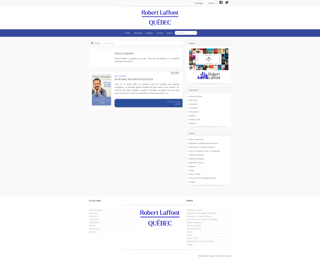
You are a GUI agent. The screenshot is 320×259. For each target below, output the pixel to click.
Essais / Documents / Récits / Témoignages (204, 151)
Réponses (192, 123)
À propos (159, 33)
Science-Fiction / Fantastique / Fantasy (202, 178)
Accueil (127, 33)
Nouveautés (138, 33)
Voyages (192, 182)
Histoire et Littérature (196, 155)
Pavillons (192, 116)
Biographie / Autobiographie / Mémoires (203, 143)
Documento (193, 108)
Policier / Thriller (195, 174)
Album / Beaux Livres (196, 139)
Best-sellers (193, 100)
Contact (211, 3)
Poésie (191, 170)
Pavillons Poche (194, 120)
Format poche (194, 112)
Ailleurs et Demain (195, 96)
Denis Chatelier (124, 53)
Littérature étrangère (196, 159)
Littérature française (196, 163)
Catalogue (199, 3)
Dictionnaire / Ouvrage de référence (202, 147)
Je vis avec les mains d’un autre (134, 79)
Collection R (193, 104)
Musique (192, 166)
